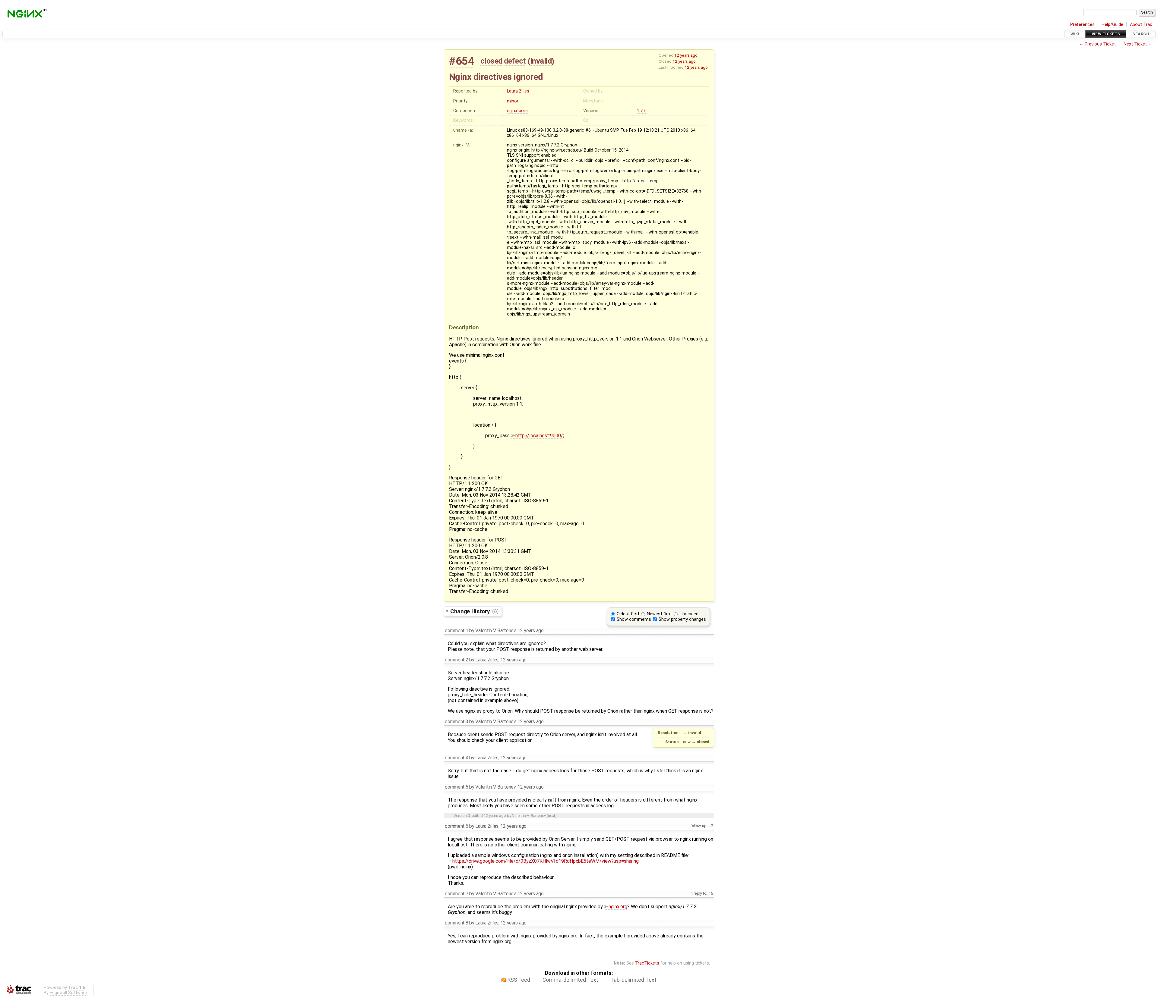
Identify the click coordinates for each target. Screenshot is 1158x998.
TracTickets (647, 963)
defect (515, 60)
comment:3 (456, 721)
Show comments (634, 619)
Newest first (659, 614)
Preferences (1082, 24)
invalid (541, 60)
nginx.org (618, 906)
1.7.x (641, 110)
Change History (474, 610)
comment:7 (456, 893)
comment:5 (456, 787)
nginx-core (517, 110)
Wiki (1075, 34)
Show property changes (682, 619)
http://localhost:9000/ (539, 435)
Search (1140, 34)
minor (512, 101)
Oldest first (628, 614)
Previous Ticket (1100, 44)
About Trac (1141, 24)
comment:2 (456, 660)
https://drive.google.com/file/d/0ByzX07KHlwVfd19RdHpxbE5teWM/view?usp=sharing (545, 861)
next (551, 815)
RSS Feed (519, 980)
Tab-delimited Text (633, 980)
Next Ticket (1135, 44)
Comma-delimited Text (570, 980)
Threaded (688, 614)
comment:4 (456, 758)
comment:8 (456, 923)
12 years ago (686, 55)
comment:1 (456, 630)
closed (491, 60)
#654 (461, 61)
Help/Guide (1112, 24)
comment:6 (456, 826)
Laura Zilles (518, 91)
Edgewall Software (68, 992)
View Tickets (1106, 34)
